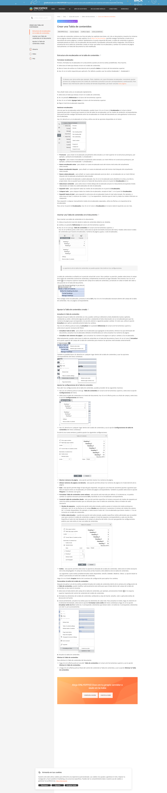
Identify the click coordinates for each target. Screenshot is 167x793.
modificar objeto (85, 31)
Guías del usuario (74, 16)
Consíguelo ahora (90, 695)
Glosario (35, 49)
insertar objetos (74, 31)
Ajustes (57, 785)
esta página (122, 84)
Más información (61, 781)
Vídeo (34, 54)
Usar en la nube (106, 695)
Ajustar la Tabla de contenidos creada (38, 42)
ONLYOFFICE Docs (63, 31)
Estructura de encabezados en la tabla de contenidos (41, 32)
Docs (64, 16)
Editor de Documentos (88, 16)
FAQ (33, 58)
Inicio (58, 16)
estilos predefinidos (97, 31)
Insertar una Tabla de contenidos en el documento (41, 37)
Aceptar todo (71, 785)
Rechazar (44, 785)
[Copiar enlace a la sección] (100, 55)
